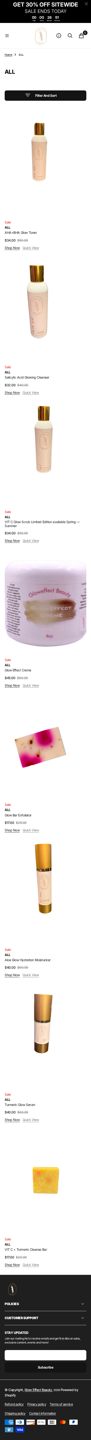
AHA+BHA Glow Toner (21, 232)
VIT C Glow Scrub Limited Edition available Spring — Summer (42, 524)
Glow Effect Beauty (38, 1390)
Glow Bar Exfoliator (18, 815)
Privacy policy (36, 1404)
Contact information (42, 1413)
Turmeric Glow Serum (20, 1105)
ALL (7, 227)
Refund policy (14, 1404)
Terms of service (61, 1404)
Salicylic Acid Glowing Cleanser (27, 377)
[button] (16, 35)
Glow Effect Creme (18, 670)
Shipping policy (15, 1413)
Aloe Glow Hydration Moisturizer (28, 960)
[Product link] (45, 163)
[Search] (70, 35)
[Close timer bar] (86, 4)
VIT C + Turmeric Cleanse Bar (26, 1249)
